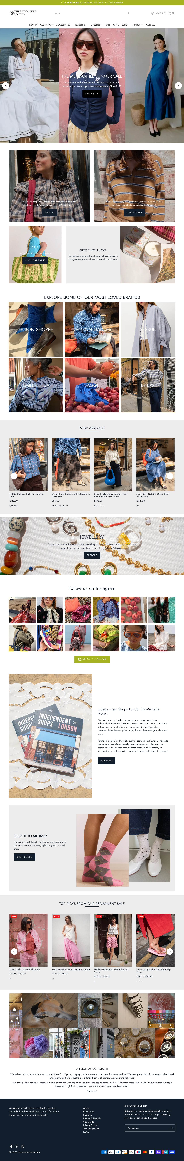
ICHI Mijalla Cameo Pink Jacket (24, 969)
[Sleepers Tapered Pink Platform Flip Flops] (155, 940)
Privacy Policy (90, 1125)
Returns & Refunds (92, 1118)
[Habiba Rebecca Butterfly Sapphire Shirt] (28, 464)
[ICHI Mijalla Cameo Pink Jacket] (28, 940)
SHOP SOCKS (24, 857)
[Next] (178, 85)
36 (56, 506)
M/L (15, 506)
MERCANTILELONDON (94, 659)
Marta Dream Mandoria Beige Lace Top (71, 969)
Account (160, 13)
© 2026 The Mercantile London (24, 1152)
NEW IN (49, 212)
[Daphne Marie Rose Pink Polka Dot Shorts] (113, 940)
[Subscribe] (171, 1128)
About (86, 1108)
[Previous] (5, 85)
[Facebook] (11, 1147)
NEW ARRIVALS (92, 428)
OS (137, 506)
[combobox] (92, 13)
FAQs (86, 1132)
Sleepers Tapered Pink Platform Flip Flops (153, 971)
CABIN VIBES (134, 212)
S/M (11, 506)
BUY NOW (106, 760)
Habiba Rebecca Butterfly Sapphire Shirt (26, 495)
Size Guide (88, 1121)
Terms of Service (91, 1128)
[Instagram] (22, 1147)
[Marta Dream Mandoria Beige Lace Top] (71, 940)
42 (67, 506)
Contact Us (88, 1111)
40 (63, 506)
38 (60, 506)
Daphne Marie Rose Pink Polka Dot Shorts (111, 971)
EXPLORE (92, 95)
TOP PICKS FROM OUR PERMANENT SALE (92, 903)
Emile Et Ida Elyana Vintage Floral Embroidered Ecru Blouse (110, 495)
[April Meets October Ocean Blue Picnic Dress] (155, 464)
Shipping (87, 1115)
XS (95, 506)
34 (53, 506)
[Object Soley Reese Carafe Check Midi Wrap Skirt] (71, 464)
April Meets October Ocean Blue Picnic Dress (152, 495)
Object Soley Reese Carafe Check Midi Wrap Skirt (71, 495)
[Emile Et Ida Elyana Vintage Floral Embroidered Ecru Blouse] (113, 464)
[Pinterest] (17, 1147)
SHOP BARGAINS (35, 260)
